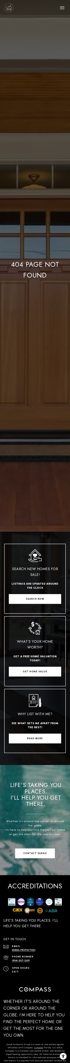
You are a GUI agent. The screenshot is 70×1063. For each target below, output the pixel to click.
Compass (38, 1047)
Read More (35, 738)
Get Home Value (35, 671)
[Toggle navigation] (62, 7)
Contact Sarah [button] (35, 853)
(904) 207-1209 (21, 960)
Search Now (35, 598)
